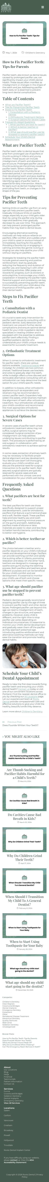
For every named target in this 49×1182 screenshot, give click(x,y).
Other (4, 1014)
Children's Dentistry (35, 53)
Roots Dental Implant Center (17, 1150)
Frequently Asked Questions (20, 122)
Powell (7, 1135)
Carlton (7, 1115)
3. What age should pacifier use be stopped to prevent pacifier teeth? (26, 133)
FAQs (6, 1074)
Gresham (8, 1125)
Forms (7, 1091)
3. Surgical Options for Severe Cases (26, 119)
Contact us (24, 689)
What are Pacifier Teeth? (18, 105)
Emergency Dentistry (11, 1010)
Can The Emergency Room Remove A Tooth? (21, 1047)
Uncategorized (8, 1027)
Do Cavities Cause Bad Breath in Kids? (24, 817)
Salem (7, 1110)
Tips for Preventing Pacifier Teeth (22, 107)
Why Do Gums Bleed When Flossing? (18, 1045)
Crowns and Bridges (11, 1006)
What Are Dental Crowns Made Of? (17, 1043)
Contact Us (9, 1084)
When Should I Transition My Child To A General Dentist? (24, 900)
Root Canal (7, 1023)
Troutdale (8, 1145)
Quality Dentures (9, 1020)
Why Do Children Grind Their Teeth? (24, 857)
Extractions (7, 1012)
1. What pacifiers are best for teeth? (26, 124)
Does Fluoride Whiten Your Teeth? (16, 1040)
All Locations (31, 696)
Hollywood (9, 1140)
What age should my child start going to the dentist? (24, 984)
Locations (9, 1108)
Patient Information (13, 1081)
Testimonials (9, 1079)
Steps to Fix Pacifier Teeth (18, 109)
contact (14, 1160)
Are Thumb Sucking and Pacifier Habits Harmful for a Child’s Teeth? (24, 774)
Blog (6, 1072)
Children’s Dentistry (32, 711)
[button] (42, 7)
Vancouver (8, 1120)
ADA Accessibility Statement (19, 1161)
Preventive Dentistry (11, 1018)
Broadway (8, 1130)
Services (8, 1089)
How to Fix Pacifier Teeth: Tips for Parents (19, 1038)
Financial (8, 1077)
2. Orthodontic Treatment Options (26, 117)
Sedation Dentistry (10, 1025)
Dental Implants (9, 1008)
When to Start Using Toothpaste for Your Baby (24, 943)
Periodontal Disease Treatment (15, 1016)
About (7, 1067)
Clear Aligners (8, 1004)
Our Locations (10, 1070)
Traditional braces (30, 365)
